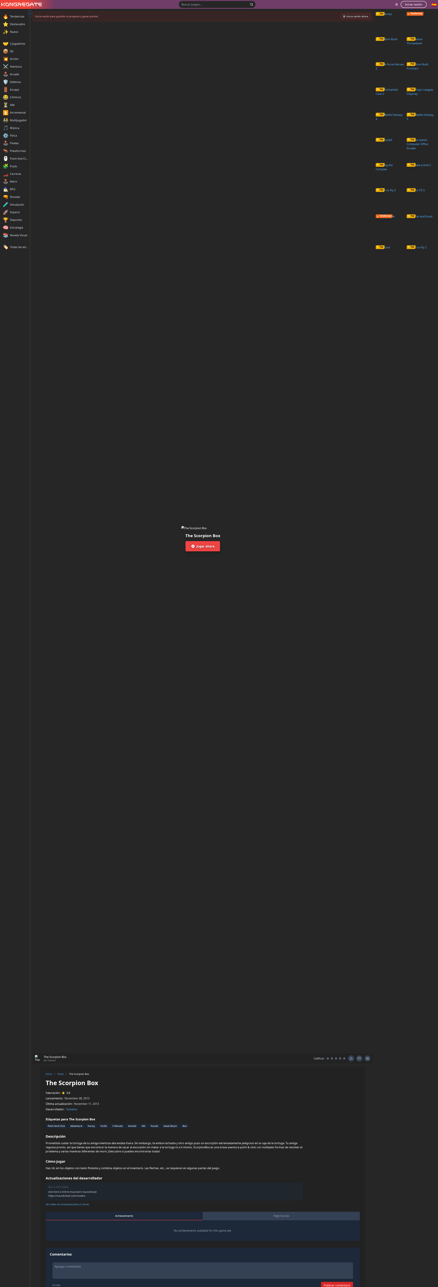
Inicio (49, 1074)
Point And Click (56, 1126)
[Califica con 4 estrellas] (340, 1058)
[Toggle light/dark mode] (396, 4)
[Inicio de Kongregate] (21, 4)
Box (185, 1126)
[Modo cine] (367, 1058)
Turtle (103, 1126)
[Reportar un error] (351, 1058)
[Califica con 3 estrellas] (336, 1058)
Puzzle (154, 1126)
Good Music (170, 1126)
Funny (91, 1126)
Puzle (60, 1074)
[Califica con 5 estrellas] (344, 1058)
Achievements (124, 1216)
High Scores (281, 1216)
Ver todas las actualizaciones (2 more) (67, 1204)
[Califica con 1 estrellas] (328, 1058)
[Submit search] (251, 4)
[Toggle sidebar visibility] (30, 13)
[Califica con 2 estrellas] (332, 1058)
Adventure (76, 1126)
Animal (132, 1126)
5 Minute (117, 1126)
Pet (143, 1126)
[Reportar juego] (359, 1058)
